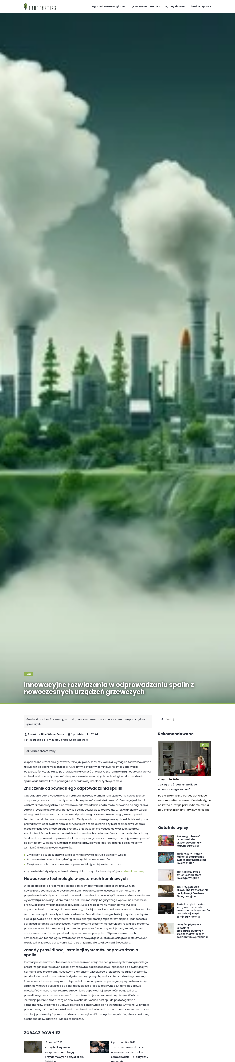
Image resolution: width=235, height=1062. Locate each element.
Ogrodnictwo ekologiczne (108, 6)
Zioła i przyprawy (200, 6)
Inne (28, 674)
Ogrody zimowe (175, 6)
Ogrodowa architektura (145, 6)
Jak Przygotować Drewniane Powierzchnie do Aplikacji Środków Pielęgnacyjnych (192, 891)
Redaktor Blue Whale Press (46, 734)
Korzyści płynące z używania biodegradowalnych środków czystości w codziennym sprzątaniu (192, 931)
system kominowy (132, 871)
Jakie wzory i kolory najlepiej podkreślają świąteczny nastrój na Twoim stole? (191, 858)
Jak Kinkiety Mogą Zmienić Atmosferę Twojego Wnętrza (188, 875)
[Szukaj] (162, 719)
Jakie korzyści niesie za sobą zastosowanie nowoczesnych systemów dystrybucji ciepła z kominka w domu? (193, 910)
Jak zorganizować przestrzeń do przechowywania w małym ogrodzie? (189, 841)
